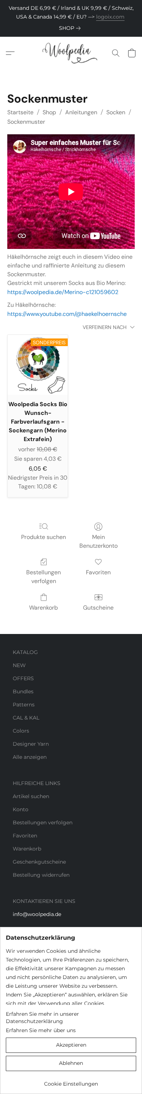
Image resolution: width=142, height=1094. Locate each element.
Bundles (23, 691)
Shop (49, 112)
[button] (71, 53)
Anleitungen (81, 112)
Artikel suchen (31, 796)
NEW (19, 665)
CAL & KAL (26, 717)
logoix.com (110, 16)
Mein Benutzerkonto (98, 541)
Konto (20, 809)
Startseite (20, 112)
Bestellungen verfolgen (43, 576)
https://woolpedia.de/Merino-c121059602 (62, 292)
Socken (115, 112)
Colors (21, 731)
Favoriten (98, 572)
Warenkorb (43, 607)
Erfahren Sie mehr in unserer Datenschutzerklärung (42, 1017)
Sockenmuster (26, 122)
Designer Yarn (31, 744)
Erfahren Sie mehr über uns (41, 1030)
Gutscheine (98, 607)
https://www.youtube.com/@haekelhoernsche (67, 314)
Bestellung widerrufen (41, 875)
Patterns (24, 704)
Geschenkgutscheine (39, 862)
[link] (71, 28)
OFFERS (23, 678)
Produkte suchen (43, 537)
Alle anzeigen (30, 757)
